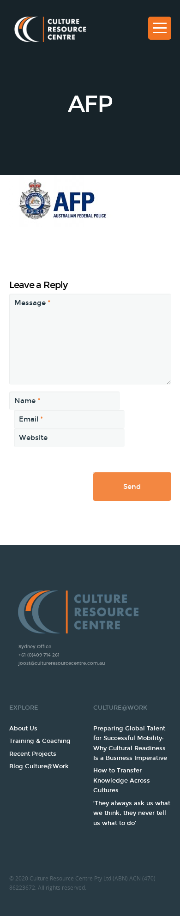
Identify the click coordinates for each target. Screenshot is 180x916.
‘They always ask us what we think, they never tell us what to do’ (131, 813)
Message (32, 303)
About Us (23, 728)
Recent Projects (32, 754)
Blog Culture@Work (39, 766)
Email (31, 419)
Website (33, 438)
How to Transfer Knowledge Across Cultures (121, 780)
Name (27, 401)
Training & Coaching (40, 741)
